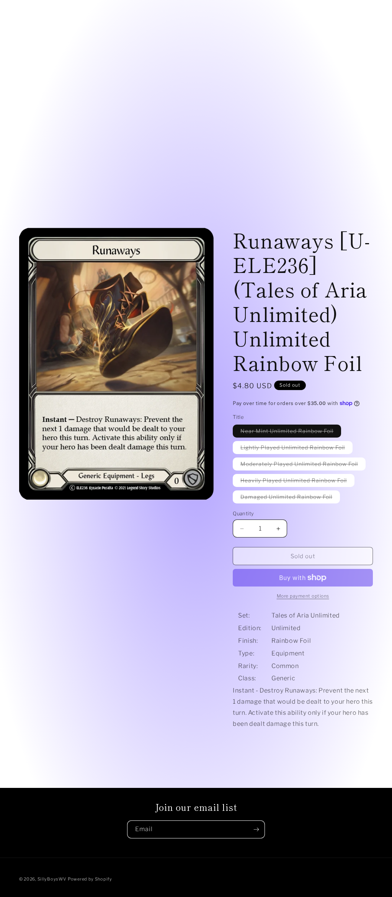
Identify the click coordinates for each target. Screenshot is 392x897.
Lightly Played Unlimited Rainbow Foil (296, 449)
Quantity (243, 513)
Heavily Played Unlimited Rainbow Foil (297, 482)
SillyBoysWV (52, 879)
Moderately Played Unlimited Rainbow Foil (303, 465)
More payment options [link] (303, 596)
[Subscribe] (256, 829)
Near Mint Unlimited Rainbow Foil (290, 432)
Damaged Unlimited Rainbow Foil (290, 498)
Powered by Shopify (90, 879)
